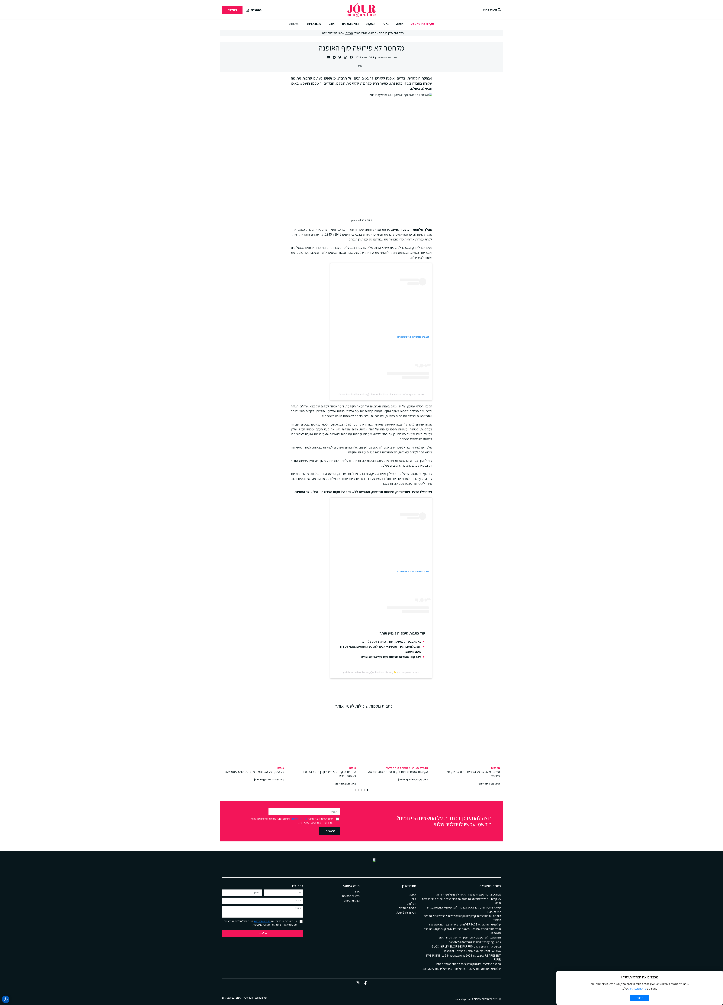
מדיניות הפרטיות (299, 819)
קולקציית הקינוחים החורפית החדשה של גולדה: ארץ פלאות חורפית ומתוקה (461, 969)
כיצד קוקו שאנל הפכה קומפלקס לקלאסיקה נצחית (391, 657)
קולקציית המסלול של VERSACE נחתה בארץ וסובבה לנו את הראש (465, 924)
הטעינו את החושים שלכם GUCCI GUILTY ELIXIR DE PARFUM (466, 946)
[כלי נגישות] (5, 999)
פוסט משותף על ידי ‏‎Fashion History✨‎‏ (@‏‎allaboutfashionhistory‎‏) (381, 672)
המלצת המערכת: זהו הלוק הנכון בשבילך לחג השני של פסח (468, 964)
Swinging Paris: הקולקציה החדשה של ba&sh (475, 942)
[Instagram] (357, 983)
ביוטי (386, 24)
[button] (351, 57)
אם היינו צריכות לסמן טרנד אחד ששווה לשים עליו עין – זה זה (468, 894)
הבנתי (640, 998)
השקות (370, 24)
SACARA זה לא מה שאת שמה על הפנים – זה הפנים (472, 951)
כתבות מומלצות (407, 908)
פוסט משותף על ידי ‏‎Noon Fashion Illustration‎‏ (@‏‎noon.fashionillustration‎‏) (381, 394)
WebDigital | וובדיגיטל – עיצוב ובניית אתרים (244, 997)
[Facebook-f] (365, 983)
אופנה (399, 24)
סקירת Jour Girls (422, 24)
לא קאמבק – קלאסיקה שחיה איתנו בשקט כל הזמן (391, 642)
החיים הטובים (350, 24)
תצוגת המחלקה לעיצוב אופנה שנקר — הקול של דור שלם (470, 937)
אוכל (332, 24)
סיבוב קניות (314, 24)
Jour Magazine (463, 999)
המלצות (294, 24)
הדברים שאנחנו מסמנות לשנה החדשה (407, 768)
